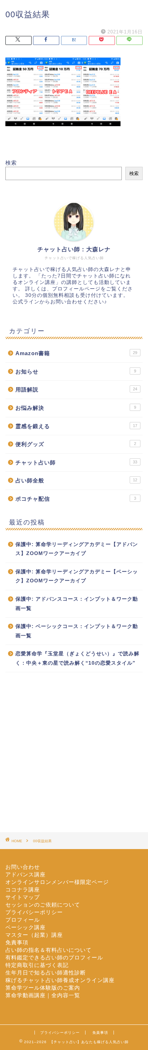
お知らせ (75, 371)
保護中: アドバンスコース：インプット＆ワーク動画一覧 (76, 603)
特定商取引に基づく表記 (37, 965)
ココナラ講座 (22, 889)
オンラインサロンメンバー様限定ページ (57, 882)
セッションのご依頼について (42, 905)
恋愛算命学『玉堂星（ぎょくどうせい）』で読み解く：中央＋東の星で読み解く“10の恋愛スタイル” (77, 658)
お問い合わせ (22, 867)
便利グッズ (75, 444)
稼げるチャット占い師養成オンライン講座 (60, 980)
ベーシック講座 (25, 927)
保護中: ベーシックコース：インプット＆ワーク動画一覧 (76, 631)
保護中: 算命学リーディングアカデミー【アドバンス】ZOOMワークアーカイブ (76, 549)
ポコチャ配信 (75, 499)
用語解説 (76, 389)
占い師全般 (76, 480)
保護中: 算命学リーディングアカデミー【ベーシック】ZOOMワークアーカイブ (76, 576)
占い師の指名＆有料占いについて (48, 950)
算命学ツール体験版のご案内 (42, 988)
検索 (11, 163)
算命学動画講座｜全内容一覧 (42, 995)
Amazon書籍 (76, 353)
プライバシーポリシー (34, 912)
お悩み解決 (75, 408)
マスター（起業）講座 (34, 935)
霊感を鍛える (76, 426)
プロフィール (22, 920)
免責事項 (16, 942)
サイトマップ (22, 897)
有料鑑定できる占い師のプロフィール (54, 957)
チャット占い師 (76, 462)
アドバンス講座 (25, 874)
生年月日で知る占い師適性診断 (45, 972)
